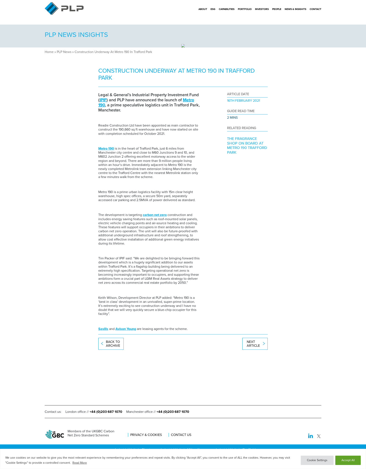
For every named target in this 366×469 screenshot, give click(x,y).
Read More (79, 463)
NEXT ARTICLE (253, 343)
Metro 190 (106, 148)
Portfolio (245, 9)
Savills (103, 328)
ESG (213, 9)
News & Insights (295, 9)
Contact (315, 9)
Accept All (348, 460)
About (202, 9)
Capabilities (226, 9)
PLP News (64, 51)
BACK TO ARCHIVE (113, 343)
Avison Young (125, 328)
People (276, 9)
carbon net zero (155, 214)
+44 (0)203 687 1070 (106, 411)
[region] (183, 459)
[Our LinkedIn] (310, 437)
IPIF (103, 100)
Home (49, 51)
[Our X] (318, 437)
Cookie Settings (317, 460)
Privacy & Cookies (146, 435)
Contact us (181, 435)
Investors (262, 9)
